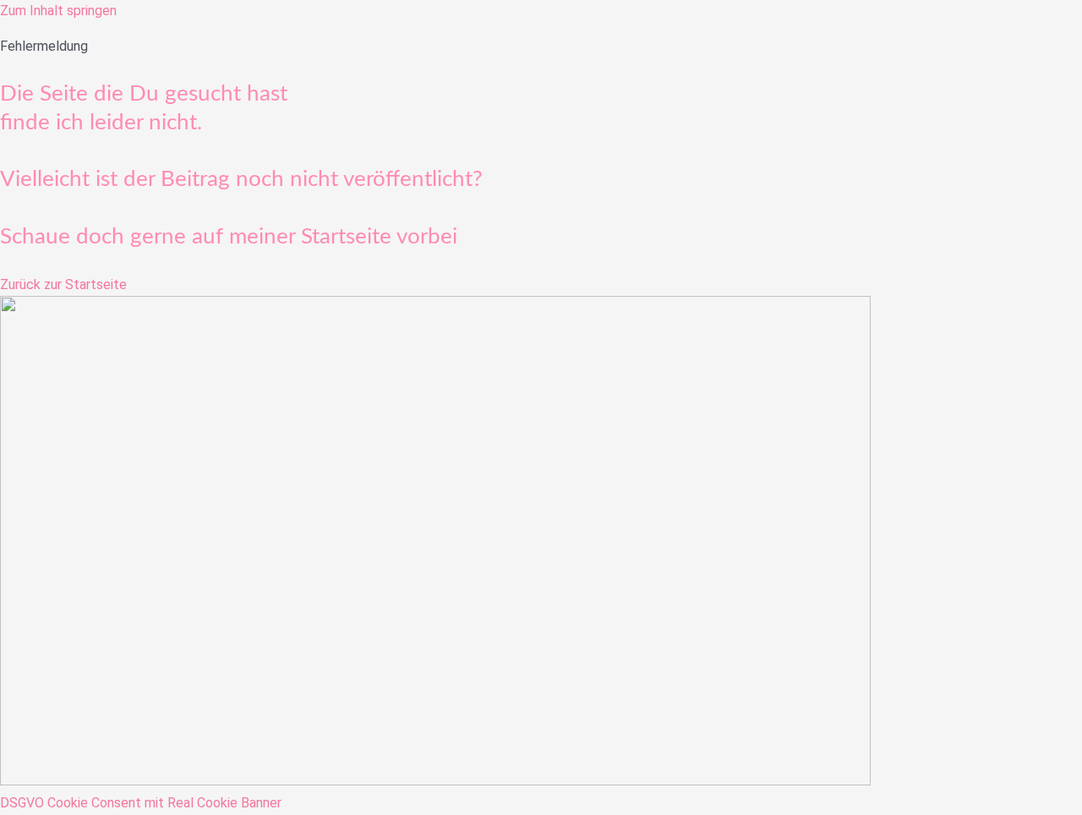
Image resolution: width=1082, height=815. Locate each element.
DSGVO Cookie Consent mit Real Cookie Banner (140, 803)
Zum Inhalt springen (58, 11)
